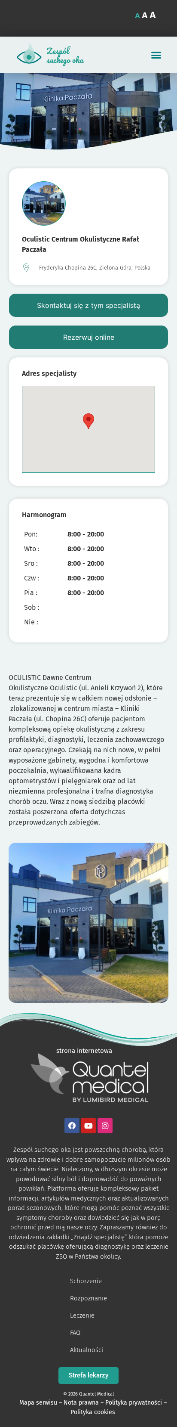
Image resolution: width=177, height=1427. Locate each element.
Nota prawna (81, 1402)
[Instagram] (105, 1125)
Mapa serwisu (38, 1402)
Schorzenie (86, 1281)
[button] (156, 55)
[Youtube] (88, 1125)
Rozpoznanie (88, 1298)
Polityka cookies (92, 1412)
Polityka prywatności (133, 1402)
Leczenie (82, 1315)
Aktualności (86, 1350)
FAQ (75, 1333)
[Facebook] (71, 1125)
